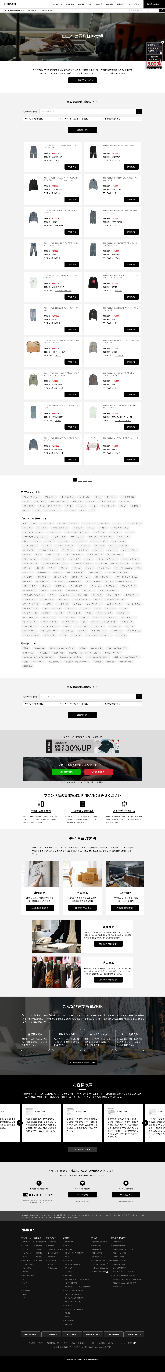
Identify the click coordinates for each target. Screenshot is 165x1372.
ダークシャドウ (75, 581)
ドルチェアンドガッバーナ (33, 595)
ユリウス (129, 626)
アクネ (116, 523)
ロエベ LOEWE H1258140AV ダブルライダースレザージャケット (120, 309)
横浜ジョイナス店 (58, 352)
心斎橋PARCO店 (58, 287)
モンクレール (115, 626)
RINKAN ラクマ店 (118, 1257)
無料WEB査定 (96, 1245)
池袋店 (54, 222)
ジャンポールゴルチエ (75, 572)
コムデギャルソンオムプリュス (55, 563)
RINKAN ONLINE (118, 1242)
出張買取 (39, 1249)
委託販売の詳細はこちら (108, 944)
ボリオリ (84, 617)
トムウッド (57, 590)
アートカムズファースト (68, 523)
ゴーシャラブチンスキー (107, 559)
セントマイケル (42, 581)
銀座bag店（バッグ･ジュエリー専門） (84, 652)
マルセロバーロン (30, 626)
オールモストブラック (118, 545)
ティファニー (111, 586)
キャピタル (112, 550)
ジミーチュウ (43, 572)
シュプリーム (95, 572)
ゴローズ (39, 568)
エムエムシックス (30, 545)
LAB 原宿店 (43, 652)
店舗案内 (120, 4)
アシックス (27, 528)
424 (24, 523)
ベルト (37, 510)
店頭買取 (39, 1253)
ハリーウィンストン (31, 604)
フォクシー (110, 608)
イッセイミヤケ (59, 536)
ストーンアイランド (102, 577)
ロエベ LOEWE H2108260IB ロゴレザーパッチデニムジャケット (60, 211)
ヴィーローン (123, 536)
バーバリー (63, 599)
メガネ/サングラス (53, 510)
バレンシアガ (63, 604)
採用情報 (131, 1343)
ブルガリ (46, 613)
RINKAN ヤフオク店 (119, 1253)
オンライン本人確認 (99, 1264)
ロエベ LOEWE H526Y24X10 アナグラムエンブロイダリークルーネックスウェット (61, 374)
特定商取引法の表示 (53, 1343)
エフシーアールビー (98, 541)
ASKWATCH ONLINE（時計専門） (123, 1272)
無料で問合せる (82, 1194)
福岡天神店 (27, 666)
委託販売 (39, 1257)
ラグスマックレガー (49, 630)
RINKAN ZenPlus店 (119, 1264)
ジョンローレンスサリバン (116, 572)
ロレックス (76, 635)
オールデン (99, 545)
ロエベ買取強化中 (30, 10)
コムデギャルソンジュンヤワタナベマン (112, 563)
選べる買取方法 (41, 1242)
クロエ (45, 559)
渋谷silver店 (39, 648)
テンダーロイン (29, 590)
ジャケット (119, 193)
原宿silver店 (28, 652)
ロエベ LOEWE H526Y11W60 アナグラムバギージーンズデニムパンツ (120, 244)
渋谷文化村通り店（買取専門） (62, 648)
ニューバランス (113, 595)
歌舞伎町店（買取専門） (117, 648)
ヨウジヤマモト (29, 630)
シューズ (26, 501)
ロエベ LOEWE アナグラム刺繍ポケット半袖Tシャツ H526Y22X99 (120, 406)
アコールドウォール (132, 523)
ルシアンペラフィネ (30, 635)
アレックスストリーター (32, 532)
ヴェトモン (63, 541)
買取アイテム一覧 (28, 1275)
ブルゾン (135, 506)
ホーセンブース (49, 617)
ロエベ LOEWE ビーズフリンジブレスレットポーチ (121, 438)
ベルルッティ (123, 613)
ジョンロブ (27, 577)
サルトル (63, 568)
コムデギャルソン (30, 563)
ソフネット (58, 581)
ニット (69, 506)
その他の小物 (28, 506)
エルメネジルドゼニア (64, 545)
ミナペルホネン (81, 626)
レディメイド (50, 635)
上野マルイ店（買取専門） (98, 657)
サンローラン (104, 568)
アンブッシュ (99, 532)
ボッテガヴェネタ (67, 617)
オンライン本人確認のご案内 (101, 1260)
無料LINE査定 (96, 1249)
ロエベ (63, 635)
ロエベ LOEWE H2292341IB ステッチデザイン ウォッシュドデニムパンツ (61, 244)
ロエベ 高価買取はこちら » (82, 80)
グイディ (26, 554)
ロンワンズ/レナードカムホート (99, 635)
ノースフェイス (29, 599)
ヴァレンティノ (77, 536)
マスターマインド (50, 622)
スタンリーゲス (60, 577)
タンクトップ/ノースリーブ (50, 506)
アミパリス (78, 528)
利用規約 (40, 1343)
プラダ (123, 608)
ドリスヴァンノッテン (108, 590)
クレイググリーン (95, 554)
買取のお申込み (97, 1253)
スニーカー (124, 501)
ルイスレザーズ (134, 630)
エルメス (46, 545)
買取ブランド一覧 (28, 1242)
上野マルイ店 (57, 157)
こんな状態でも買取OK (55, 1249)
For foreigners (52, 1268)
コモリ (136, 563)
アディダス (42, 528)
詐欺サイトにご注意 (98, 1343)
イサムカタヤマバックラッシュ (35, 536)
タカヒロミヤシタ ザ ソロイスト (99, 581)
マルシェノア (127, 622)
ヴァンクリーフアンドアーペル (100, 536)
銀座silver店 (58, 652)
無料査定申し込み (154, 4)
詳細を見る (72, 167)
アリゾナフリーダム (120, 528)
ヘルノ (89, 613)
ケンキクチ (75, 559)
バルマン (48, 604)
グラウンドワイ (53, 554)
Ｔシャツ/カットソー (63, 290)
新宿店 (114, 287)
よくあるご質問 (133, 4)
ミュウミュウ (99, 626)
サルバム (76, 568)
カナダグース (68, 550)
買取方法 (98, 4)
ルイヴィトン (117, 630)
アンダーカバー (54, 532)
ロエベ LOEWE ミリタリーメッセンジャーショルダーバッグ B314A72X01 (61, 341)
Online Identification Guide (101, 1268)
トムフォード (72, 590)
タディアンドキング (124, 581)
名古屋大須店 (117, 222)
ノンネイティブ (47, 599)
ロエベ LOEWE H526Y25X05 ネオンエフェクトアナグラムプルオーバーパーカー (120, 276)
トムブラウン (88, 590)
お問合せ (110, 1343)
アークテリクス (47, 523)
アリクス (103, 528)
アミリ (90, 528)
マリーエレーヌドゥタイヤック (104, 622)
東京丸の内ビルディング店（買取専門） (38, 657)
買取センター (57, 384)
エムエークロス (118, 541)
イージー (129, 532)
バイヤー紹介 (52, 1260)
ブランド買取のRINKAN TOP (13, 10)
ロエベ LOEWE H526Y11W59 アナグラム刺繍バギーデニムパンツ (60, 406)
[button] (66, 772)
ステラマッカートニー (80, 577)
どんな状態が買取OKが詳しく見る (83, 1062)
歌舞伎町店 (116, 157)
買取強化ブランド (85, 4)
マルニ (66, 626)
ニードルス (97, 595)
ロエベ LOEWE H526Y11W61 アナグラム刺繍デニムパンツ (120, 146)
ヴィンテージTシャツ (31, 541)
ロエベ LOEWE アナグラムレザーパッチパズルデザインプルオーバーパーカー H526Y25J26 (60, 179)
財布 (91, 510)
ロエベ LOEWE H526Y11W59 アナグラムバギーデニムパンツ (120, 211)
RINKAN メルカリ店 (119, 1260)
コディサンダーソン (130, 559)
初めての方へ (52, 1242)
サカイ (51, 568)
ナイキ (52, 595)
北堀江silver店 (117, 189)
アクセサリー (50, 497)
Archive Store (117, 1287)
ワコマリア (121, 635)
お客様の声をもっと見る (82, 1149)
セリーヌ (26, 581)
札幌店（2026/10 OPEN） (33, 661)
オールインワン (67, 497)
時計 (82, 510)
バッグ (58, 355)
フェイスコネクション (51, 608)
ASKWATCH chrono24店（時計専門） (125, 1283)
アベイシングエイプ (60, 528)
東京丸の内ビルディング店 (122, 417)
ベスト (25, 510)
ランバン (82, 630)
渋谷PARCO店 (57, 417)
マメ (84, 622)
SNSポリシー (84, 1343)
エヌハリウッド (79, 541)
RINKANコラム (52, 1264)
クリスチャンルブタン (73, 554)
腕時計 (24, 1294)
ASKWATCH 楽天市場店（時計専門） (125, 1275)
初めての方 (57, 4)
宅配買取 (39, 1245)
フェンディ (85, 608)
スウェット (119, 355)
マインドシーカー (30, 622)
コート (98, 497)
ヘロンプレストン (30, 617)
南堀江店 (110, 661)
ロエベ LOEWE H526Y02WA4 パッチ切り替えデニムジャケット (120, 179)
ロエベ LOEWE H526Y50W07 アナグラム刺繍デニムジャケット (60, 439)
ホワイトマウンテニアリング (104, 617)
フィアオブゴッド (30, 608)
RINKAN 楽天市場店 (119, 1245)
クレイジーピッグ (115, 554)
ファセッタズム (134, 604)
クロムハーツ (59, 559)
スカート (90, 501)
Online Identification (99, 1272)
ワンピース (70, 510)
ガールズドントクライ (48, 550)
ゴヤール (26, 568)
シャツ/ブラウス (127, 497)
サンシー (89, 568)
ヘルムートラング (104, 613)
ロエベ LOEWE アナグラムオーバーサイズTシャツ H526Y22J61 (60, 276)
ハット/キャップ (108, 506)
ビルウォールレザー (114, 604)
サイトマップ (120, 1343)
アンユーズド (115, 532)
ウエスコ (49, 541)
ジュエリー (40, 501)
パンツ (58, 160)
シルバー (25, 1287)
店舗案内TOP (69, 1242)
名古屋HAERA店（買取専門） (77, 661)
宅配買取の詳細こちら (82, 908)
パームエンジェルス (81, 599)
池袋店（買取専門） (112, 652)
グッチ (38, 554)
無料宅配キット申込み (99, 1257)
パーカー (58, 193)
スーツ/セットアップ (58, 501)
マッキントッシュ (69, 622)
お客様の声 (51, 1257)
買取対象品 (70, 4)
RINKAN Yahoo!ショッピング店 (123, 1249)
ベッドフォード (75, 613)
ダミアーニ (60, 586)
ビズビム (77, 604)
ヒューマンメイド (93, 604)
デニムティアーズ (128, 586)
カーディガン (84, 497)
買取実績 (109, 4)
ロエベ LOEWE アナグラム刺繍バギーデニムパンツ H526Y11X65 (60, 146)
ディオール (95, 586)
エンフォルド (84, 545)
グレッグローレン (30, 559)
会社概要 (32, 1343)
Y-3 (33, 523)
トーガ (43, 590)
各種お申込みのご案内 (99, 1242)
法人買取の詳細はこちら (108, 980)
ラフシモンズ (68, 630)
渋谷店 (54, 254)
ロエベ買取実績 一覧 (45, 10)
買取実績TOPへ (83, 130)
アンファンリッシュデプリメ (77, 532)
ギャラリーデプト (129, 550)
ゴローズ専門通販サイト (121, 1268)
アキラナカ (104, 523)
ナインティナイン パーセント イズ (74, 595)
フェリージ (70, 608)
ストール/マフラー (107, 501)
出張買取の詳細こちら (39, 908)
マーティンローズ (128, 617)
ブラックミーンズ (30, 613)
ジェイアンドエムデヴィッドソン (128, 568)
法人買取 (39, 1260)
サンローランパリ (28, 1264)
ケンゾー (88, 559)
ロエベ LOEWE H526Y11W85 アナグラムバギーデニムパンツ (60, 309)
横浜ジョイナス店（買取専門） (126, 657)
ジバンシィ (27, 572)
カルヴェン (83, 550)
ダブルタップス (29, 586)
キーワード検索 (30, 111)
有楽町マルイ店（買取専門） (71, 657)
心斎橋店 (97, 661)
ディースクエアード (77, 586)
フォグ (97, 608)
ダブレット (45, 586)
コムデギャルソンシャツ (82, 563)
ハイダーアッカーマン (114, 599)
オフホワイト (28, 550)
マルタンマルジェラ (50, 626)
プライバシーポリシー (70, 1343)
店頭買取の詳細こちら (125, 908)
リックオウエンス (99, 630)
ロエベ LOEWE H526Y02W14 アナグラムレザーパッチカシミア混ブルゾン (120, 374)
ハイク (97, 599)
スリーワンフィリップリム (126, 577)
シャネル (57, 572)
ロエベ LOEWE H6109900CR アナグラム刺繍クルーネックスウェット (121, 341)
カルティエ (97, 550)
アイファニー (88, 523)
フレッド (59, 613)
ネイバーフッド (131, 595)
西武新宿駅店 (96, 648)
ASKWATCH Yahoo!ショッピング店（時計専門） (128, 1279)
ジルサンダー (43, 577)
